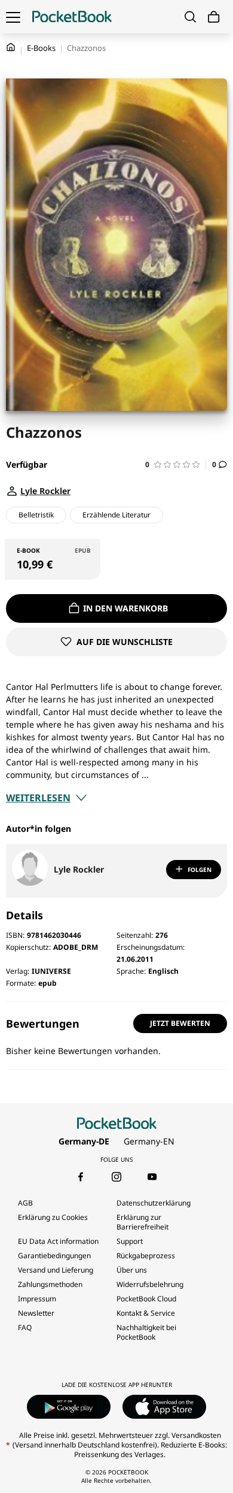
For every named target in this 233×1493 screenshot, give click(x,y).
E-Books (41, 48)
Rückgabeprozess (145, 1255)
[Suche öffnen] (190, 17)
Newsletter (36, 1313)
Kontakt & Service (145, 1313)
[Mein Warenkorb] (214, 17)
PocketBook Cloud (146, 1299)
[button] (175, 464)
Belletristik (36, 515)
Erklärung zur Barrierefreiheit (142, 1222)
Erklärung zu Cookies (54, 1217)
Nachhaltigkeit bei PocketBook (146, 1332)
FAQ (25, 1327)
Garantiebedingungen (54, 1255)
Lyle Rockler (79, 869)
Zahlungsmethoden (50, 1284)
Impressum (37, 1299)
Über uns (131, 1270)
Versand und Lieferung (55, 1270)
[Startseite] (72, 17)
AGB (25, 1203)
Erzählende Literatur (116, 515)
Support (129, 1241)
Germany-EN (149, 1141)
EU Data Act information (58, 1241)
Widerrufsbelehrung (149, 1284)
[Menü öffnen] (13, 17)
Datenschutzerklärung (153, 1203)
